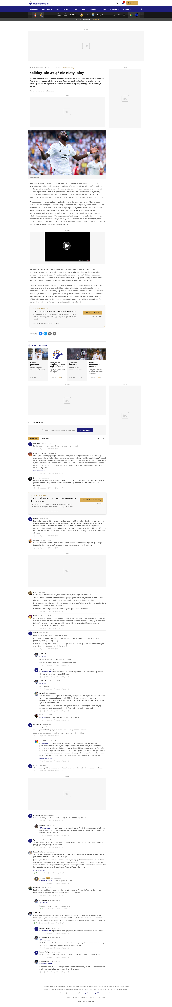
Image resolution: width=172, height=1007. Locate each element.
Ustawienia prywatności (86, 1001)
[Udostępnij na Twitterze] (45, 333)
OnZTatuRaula (44, 654)
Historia (93, 9)
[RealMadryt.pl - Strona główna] (38, 3)
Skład (75, 9)
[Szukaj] (142, 9)
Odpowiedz (43, 449)
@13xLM (42, 656)
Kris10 (35, 592)
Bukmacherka (114, 9)
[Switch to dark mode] (117, 3)
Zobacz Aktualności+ (92, 313)
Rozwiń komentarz (39, 471)
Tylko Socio (101, 439)
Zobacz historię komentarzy (91, 500)
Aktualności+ (34, 9)
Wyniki (65, 9)
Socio (57, 9)
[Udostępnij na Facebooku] (41, 333)
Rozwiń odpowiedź (45, 758)
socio (48, 878)
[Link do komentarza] (62, 449)
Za (40, 715)
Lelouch (42, 825)
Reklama (84, 997)
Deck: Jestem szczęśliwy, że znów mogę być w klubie (57, 365)
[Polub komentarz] (35, 548)
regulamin (87, 993)
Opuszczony (37, 840)
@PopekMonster (45, 880)
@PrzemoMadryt (45, 828)
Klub (83, 9)
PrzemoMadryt (38, 815)
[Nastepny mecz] (142, 15)
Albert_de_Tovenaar (40, 453)
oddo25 (35, 765)
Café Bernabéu (47, 9)
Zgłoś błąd (101, 997)
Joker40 (35, 478)
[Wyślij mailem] (50, 333)
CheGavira (36, 616)
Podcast (103, 9)
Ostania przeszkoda (34, 364)
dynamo (42, 878)
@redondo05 (44, 743)
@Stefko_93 (43, 903)
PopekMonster (38, 852)
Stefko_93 (36, 888)
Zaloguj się (86, 430)
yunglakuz (36, 540)
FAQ (68, 997)
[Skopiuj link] (54, 333)
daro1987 (42, 741)
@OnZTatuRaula (45, 672)
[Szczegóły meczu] (35, 15)
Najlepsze (45, 439)
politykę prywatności (103, 993)
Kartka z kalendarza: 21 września (94, 365)
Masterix (42, 693)
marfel (35, 518)
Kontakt (92, 997)
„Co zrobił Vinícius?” (73, 364)
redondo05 (37, 724)
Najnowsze (33, 439)
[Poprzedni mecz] (30, 15)
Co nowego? (127, 9)
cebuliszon (37, 443)
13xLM (35, 633)
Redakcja (76, 997)
